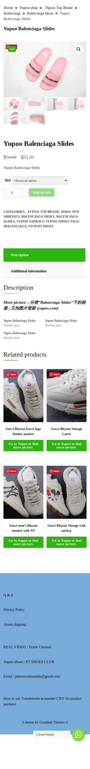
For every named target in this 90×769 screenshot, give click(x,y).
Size (8, 180)
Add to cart (42, 192)
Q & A (8, 595)
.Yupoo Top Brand (43, 211)
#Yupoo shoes (41, 226)
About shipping (14, 624)
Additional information (29, 271)
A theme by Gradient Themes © (45, 722)
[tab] (43, 255)
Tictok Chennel (40, 647)
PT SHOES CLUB (40, 662)
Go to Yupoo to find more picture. (23, 445)
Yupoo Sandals (30, 221)
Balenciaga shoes (37, 216)
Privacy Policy (14, 610)
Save (13, 374)
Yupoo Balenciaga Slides (19, 320)
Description (20, 255)
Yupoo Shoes (57, 221)
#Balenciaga (15, 226)
